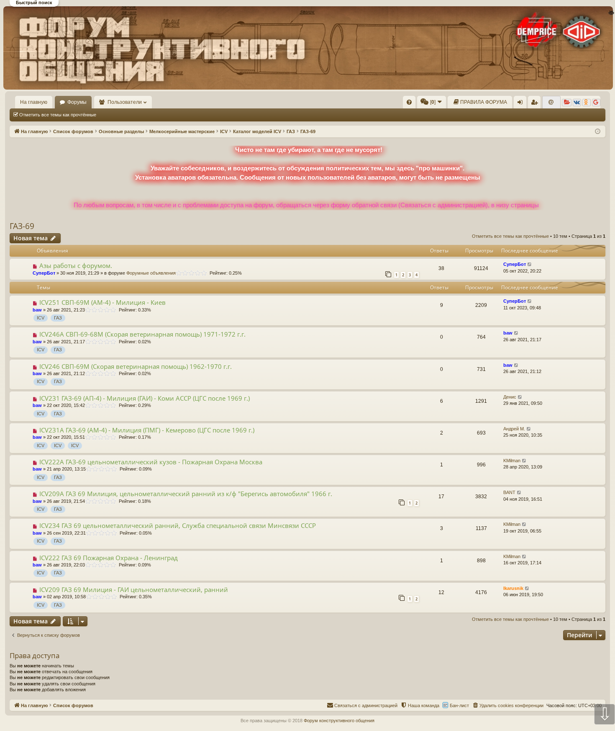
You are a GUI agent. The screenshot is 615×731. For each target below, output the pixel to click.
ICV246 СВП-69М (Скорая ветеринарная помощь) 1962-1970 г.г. (135, 366)
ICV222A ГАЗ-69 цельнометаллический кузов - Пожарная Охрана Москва (150, 462)
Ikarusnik (513, 588)
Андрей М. (514, 428)
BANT (509, 492)
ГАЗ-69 (22, 226)
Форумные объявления (151, 272)
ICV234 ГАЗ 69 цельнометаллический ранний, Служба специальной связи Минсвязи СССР (177, 525)
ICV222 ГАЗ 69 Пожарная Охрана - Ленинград (108, 557)
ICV (40, 317)
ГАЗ (58, 317)
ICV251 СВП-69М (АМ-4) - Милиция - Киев (102, 302)
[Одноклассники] (586, 102)
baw (37, 309)
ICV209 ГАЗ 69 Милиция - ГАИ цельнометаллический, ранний (133, 589)
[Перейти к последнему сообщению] (530, 264)
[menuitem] (409, 102)
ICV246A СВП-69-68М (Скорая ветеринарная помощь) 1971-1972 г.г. (142, 334)
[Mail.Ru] (551, 102)
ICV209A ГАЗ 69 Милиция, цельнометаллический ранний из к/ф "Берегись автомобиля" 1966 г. (185, 493)
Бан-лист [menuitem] (459, 705)
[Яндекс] (566, 102)
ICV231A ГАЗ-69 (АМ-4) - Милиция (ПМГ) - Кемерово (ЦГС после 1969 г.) (146, 430)
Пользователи (125, 102)
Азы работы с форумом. (75, 265)
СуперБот (44, 272)
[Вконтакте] (577, 102)
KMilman (511, 460)
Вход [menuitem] (522, 103)
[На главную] (307, 47)
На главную (33, 102)
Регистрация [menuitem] (536, 103)
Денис (509, 396)
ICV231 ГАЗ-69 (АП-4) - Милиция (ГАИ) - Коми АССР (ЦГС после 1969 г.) (144, 398)
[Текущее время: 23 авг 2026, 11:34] (597, 131)
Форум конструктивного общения (339, 720)
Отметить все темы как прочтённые (57, 114)
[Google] (596, 102)
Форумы (77, 102)
